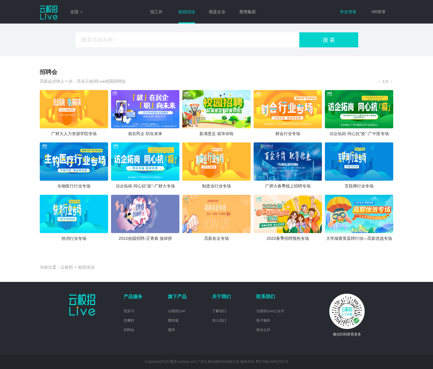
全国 (75, 11)
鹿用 (171, 330)
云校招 (66, 267)
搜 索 (329, 40)
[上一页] (379, 81)
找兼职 (129, 320)
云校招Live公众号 (270, 311)
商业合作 (263, 330)
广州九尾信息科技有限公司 (218, 362)
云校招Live (176, 311)
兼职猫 (173, 320)
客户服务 (263, 320)
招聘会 (129, 330)
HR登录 (378, 11)
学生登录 (348, 11)
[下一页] (391, 81)
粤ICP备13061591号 (271, 362)
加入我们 (219, 320)
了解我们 (219, 311)
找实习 (129, 311)
